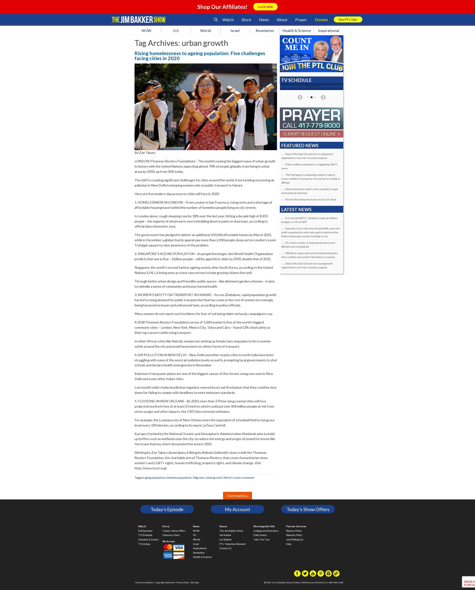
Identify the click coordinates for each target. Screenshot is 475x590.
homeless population (179, 477)
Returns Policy (294, 530)
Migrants (198, 477)
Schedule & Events (148, 539)
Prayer (301, 19)
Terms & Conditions (144, 582)
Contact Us (225, 548)
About (282, 19)
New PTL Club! (348, 19)
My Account (237, 509)
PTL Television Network (232, 543)
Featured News (300, 145)
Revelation (265, 30)
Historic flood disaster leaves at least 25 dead (310, 199)
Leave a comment (243, 477)
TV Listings (144, 543)
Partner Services (296, 526)
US (194, 535)
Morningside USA (264, 526)
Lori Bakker (225, 539)
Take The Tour (261, 539)
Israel (235, 30)
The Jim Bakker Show (231, 530)
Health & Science (296, 30)
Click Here (265, 7)
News (264, 19)
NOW (146, 30)
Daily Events (260, 535)
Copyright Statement (165, 582)
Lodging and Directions (266, 530)
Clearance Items (171, 535)
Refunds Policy (294, 535)
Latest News (296, 209)
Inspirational (328, 30)
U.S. (176, 30)
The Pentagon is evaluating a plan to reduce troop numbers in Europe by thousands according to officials (310, 178)
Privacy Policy (182, 582)
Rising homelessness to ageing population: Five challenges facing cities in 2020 (200, 55)
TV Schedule (145, 535)
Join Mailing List (294, 539)
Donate (321, 19)
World (205, 30)
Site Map (195, 582)
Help (288, 543)
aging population (154, 477)
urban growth (214, 477)
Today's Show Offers (308, 509)
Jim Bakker (138, 19)
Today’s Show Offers (173, 530)
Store (246, 19)
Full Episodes (145, 530)
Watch (228, 19)
